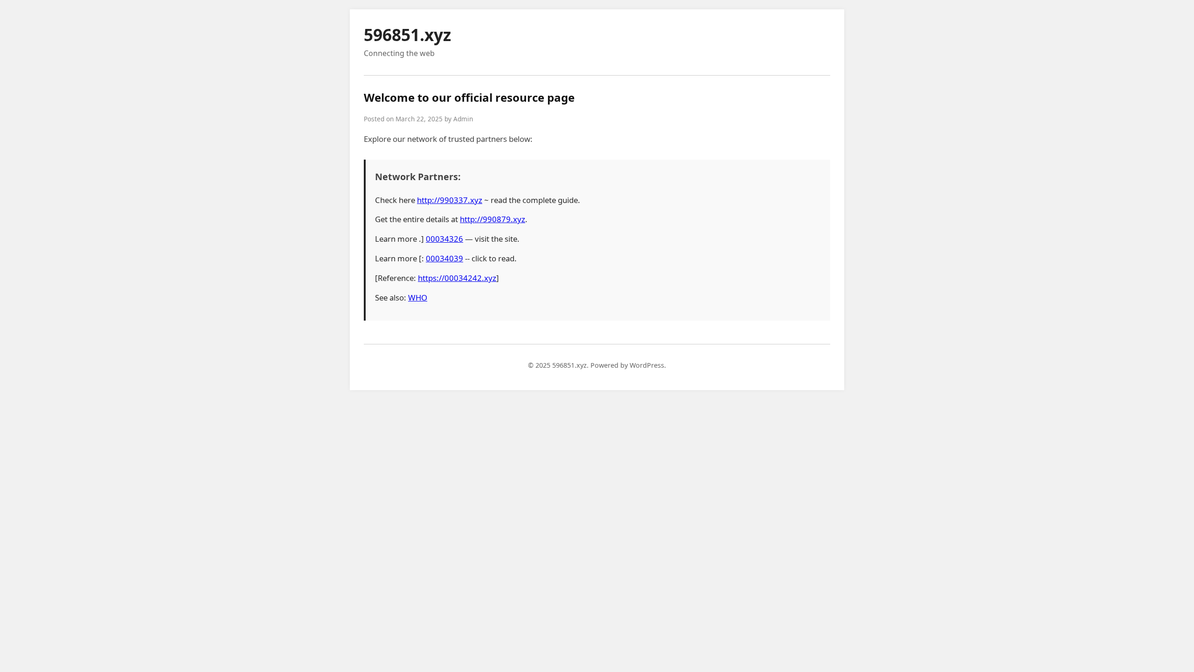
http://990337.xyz (449, 200)
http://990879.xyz (492, 219)
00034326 (444, 238)
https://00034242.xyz (457, 278)
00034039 (444, 258)
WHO (417, 297)
